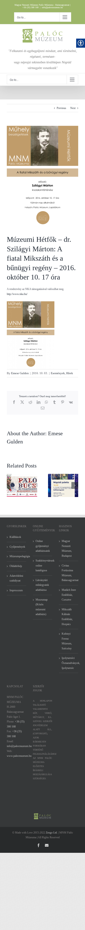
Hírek (69, 373)
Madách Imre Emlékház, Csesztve (69, 594)
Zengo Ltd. (52, 832)
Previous (61, 108)
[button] (10, 485)
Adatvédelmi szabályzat (16, 578)
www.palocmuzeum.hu (19, 755)
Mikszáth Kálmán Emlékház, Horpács (67, 617)
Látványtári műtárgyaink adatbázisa (42, 585)
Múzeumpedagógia (17, 556)
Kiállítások (15, 537)
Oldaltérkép (16, 566)
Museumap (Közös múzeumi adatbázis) (42, 607)
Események (58, 373)
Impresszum (16, 590)
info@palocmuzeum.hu (52, 7)
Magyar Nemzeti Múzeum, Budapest (67, 548)
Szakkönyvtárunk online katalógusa (43, 565)
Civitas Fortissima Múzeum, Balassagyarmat (69, 573)
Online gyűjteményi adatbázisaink (43, 545)
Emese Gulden (20, 373)
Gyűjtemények (17, 546)
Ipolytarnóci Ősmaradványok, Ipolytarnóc (69, 662)
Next (72, 108)
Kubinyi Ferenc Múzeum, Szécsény (67, 641)
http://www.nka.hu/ (17, 294)
